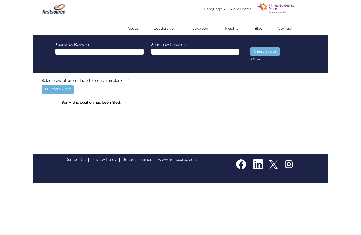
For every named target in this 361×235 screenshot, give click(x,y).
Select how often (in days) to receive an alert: (82, 81)
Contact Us (75, 160)
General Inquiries (137, 160)
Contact (285, 28)
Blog (258, 28)
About (132, 28)
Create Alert (59, 89)
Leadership (164, 28)
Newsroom (199, 28)
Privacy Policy (104, 160)
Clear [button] (256, 59)
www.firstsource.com (177, 160)
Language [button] (213, 9)
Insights (232, 28)
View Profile (240, 9)
